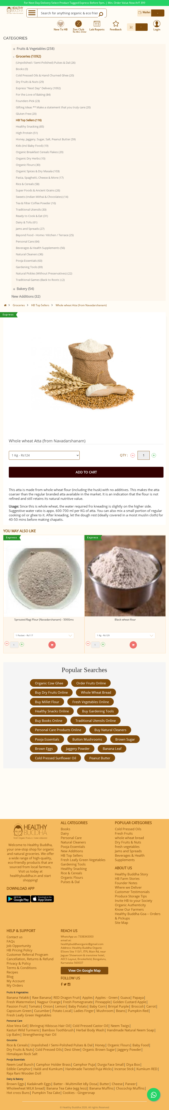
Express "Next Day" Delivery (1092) (38, 88)
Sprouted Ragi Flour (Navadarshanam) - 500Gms (44, 619)
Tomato (34, 1006)
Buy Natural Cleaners (110, 730)
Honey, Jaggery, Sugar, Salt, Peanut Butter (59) (46, 139)
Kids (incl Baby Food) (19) (32, 146)
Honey (100, 1045)
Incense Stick (124, 1069)
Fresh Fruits (124, 833)
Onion (48, 1006)
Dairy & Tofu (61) (26, 222)
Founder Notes (126, 883)
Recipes (12, 972)
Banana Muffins (101, 1088)
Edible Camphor (19, 1069)
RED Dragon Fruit (66, 997)
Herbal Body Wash (90, 1030)
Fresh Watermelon (21, 1002)
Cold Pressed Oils (128, 829)
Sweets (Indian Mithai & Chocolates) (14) (42, 197)
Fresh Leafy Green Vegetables (83, 860)
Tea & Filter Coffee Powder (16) (36, 203)
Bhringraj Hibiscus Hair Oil (50, 1025)
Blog (10, 976)
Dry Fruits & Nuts (128, 842)
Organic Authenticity (130, 905)
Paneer (130, 1084)
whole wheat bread (96, 692)
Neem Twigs (120, 1025)
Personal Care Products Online (58, 730)
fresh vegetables (127, 846)
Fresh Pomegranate (78, 1002)
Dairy (65, 833)
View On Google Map (84, 970)
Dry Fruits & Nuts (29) (30, 82)
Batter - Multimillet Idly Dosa (75, 1084)
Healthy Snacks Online (52, 711)
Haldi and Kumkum (48, 1069)
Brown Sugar (125, 739)
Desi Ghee (72, 1049)
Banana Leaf (112, 748)
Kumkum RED (146, 1069)
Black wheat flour (125, 619)
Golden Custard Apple (129, 1002)
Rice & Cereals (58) (27, 184)
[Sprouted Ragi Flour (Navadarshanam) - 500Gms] (44, 576)
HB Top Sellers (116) (29, 120)
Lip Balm (13, 1034)
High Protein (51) (27, 133)
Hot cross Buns (18, 1092)
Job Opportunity (19, 945)
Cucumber (42, 1010)
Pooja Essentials (47, 739)
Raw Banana (41, 997)
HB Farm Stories (127, 878)
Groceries (19, 305)
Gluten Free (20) (26, 114)
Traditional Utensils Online (95, 720)
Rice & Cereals (71, 873)
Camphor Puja (84, 1064)
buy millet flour (47, 702)
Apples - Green (106, 997)
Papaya (138, 997)
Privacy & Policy (19, 963)
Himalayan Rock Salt (22, 1054)
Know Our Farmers (129, 909)
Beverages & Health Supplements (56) (40, 248)
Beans (120, 1010)
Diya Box (133, 1064)
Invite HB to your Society (133, 900)
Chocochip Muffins (130, 1088)
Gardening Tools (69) (29, 267)
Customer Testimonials (132, 891)
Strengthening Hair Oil (39, 1034)
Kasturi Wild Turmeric (23, 1030)
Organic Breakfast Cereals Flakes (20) (39, 152)
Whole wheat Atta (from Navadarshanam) (81, 305)
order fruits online (91, 683)
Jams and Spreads (128, 851)
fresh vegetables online (90, 702)
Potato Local (61, 1010)
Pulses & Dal (70, 882)
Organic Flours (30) (28, 165)
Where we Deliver (128, 887)
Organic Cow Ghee (49, 683)
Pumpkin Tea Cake (46, 1092)
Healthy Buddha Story (131, 874)
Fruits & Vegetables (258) (35, 48)
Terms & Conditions (22, 967)
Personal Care (71, 838)
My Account (16, 981)
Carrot (151, 1006)
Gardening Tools (73, 864)
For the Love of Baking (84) (33, 94)
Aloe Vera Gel (17, 1025)
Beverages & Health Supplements (130, 857)
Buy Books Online (48, 720)
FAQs (11, 941)
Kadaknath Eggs (39, 1084)
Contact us (14, 937)
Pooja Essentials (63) (29, 261)
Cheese (117, 1084)
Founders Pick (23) (28, 101)
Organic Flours (72, 877)
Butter (104, 1084)
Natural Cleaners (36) (29, 254)
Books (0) (22, 69)
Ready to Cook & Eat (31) (32, 216)
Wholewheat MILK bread (25, 1088)
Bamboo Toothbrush (57, 1030)
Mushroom (104, 1010)
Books (65, 829)
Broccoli (137, 1006)
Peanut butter (99, 758)
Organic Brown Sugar (99, 1049)
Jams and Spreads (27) (30, 229)
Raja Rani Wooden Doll (24, 1073)
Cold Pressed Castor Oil (90, 1025)
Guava (125, 997)
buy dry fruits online (51, 692)
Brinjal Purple (118, 1006)
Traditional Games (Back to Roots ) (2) (40, 280)
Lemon (60, 1006)
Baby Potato (77, 1006)
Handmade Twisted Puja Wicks (88, 1069)
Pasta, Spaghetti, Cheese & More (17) (40, 178)
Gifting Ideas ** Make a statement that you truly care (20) (53, 107)
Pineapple (102, 1002)
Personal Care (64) (27, 241)
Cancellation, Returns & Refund (30, 959)
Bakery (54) (25, 288)
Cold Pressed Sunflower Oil (55, 758)
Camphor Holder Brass (53, 1064)
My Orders (15, 985)
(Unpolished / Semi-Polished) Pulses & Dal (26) (45, 63)
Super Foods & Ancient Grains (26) (38, 190)
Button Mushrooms (87, 739)
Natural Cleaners (73, 842)
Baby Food (140, 1045)
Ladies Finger (84, 1010)
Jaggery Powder (78, 748)
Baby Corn (97, 1006)
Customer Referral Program (27, 954)
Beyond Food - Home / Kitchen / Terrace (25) (45, 235)
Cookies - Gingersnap (79, 1092)
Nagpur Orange (49, 1002)
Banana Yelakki (18, 997)
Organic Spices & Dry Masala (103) (38, 171)
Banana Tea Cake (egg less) (66, 1088)
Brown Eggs (44, 748)
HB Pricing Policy (19, 950)
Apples (87, 997)
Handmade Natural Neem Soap (130, 1030)
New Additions (72, 851)
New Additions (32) (25, 296)
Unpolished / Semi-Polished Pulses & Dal (61, 1045)
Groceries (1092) (28, 56)
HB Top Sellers (40, 305)
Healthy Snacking (74, 868)
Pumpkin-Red (138, 1010)
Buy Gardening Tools (98, 711)
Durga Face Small (110, 1064)
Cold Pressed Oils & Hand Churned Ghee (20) (45, 75)
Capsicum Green (19, 1010)
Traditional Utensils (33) (31, 209)
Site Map (121, 922)
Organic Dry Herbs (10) (30, 158)
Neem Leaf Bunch (20, 1064)
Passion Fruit (16, 1006)
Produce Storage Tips (131, 896)
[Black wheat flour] (125, 576)
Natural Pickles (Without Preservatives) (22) (44, 273)
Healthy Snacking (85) (30, 126)
